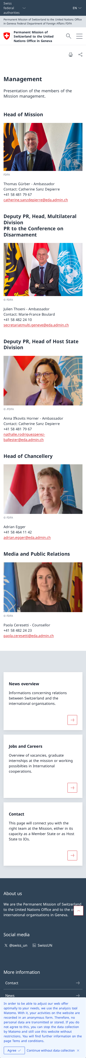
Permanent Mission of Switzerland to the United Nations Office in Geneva (34, 36)
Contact (11, 982)
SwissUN (45, 945)
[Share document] (80, 54)
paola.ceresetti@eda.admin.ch (29, 635)
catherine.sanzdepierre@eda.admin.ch (36, 199)
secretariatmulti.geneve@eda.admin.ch (36, 325)
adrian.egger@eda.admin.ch (27, 537)
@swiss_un (18, 945)
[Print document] (70, 54)
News (10, 995)
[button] (78, 911)
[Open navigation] (79, 36)
